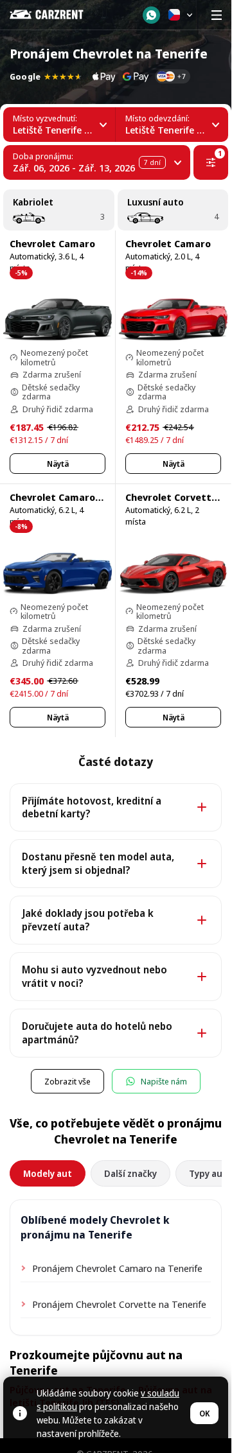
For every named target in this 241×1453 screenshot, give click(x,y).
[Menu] (216, 15)
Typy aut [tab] (208, 1173)
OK (204, 1413)
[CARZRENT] (56, 15)
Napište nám (164, 1081)
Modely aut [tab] (47, 1173)
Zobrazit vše (67, 1081)
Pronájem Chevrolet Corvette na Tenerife (119, 1304)
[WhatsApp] (151, 15)
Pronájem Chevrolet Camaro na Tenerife (117, 1268)
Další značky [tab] (130, 1173)
